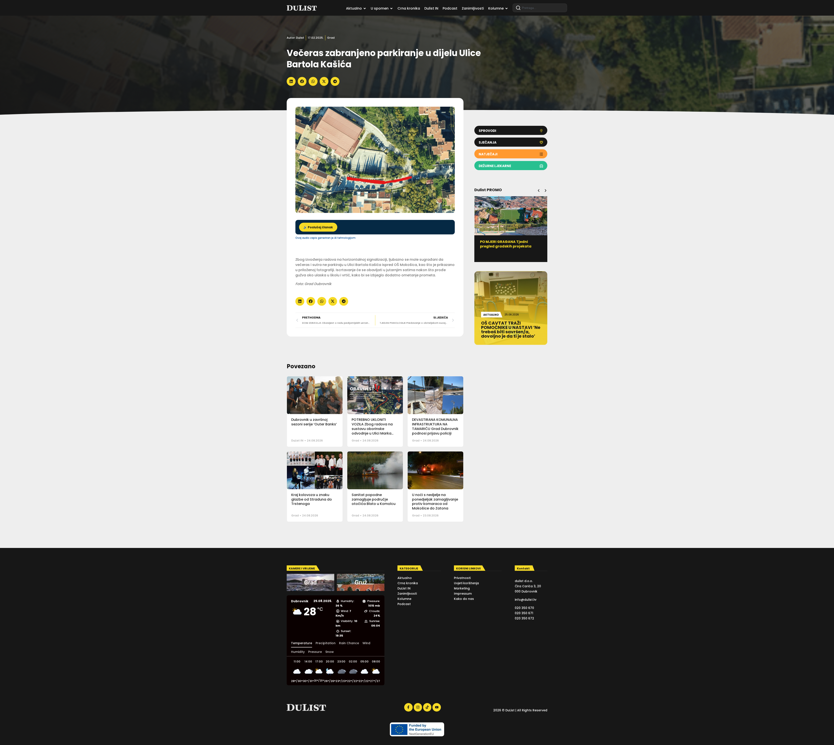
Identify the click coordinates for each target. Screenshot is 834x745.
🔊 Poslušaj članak (318, 227)
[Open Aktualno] (364, 8)
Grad (330, 38)
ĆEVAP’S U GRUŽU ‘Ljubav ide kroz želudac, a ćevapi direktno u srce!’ (510, 246)
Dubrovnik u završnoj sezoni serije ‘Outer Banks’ (314, 422)
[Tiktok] (427, 707)
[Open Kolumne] (506, 8)
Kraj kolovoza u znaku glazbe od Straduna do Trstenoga (311, 499)
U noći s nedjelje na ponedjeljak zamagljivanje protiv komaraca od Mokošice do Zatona (435, 501)
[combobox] (540, 7)
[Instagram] (418, 707)
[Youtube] (436, 707)
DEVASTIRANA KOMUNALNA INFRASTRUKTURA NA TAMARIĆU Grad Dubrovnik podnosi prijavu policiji (435, 426)
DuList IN (297, 440)
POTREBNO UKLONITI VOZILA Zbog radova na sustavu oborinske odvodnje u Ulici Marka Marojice (372, 428)
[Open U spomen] (391, 8)
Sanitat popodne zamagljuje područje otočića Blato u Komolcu (373, 499)
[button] (291, 81)
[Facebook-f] (408, 707)
